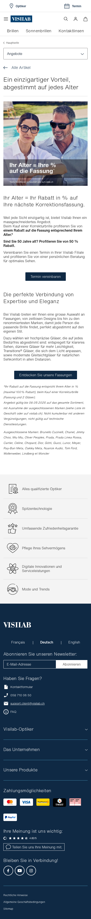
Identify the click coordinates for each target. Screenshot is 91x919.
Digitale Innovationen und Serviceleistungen (42, 568)
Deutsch (47, 642)
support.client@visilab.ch (27, 703)
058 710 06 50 (20, 695)
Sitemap (8, 909)
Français (18, 642)
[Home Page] (21, 18)
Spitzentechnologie (37, 508)
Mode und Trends (36, 589)
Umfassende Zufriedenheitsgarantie (50, 528)
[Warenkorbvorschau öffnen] (85, 19)
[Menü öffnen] (7, 19)
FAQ (13, 712)
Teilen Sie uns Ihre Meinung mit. (37, 847)
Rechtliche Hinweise (15, 895)
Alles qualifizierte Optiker (42, 488)
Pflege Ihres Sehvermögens (43, 548)
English (74, 642)
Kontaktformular (21, 687)
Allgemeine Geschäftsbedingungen (24, 902)
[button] (75, 19)
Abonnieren (72, 664)
